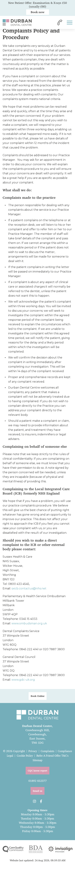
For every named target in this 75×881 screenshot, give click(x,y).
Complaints (47, 751)
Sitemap (37, 760)
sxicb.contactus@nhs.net (29, 588)
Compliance (65, 751)
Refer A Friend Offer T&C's (52, 755)
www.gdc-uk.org (23, 679)
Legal (10, 755)
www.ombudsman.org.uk (29, 623)
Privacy (32, 751)
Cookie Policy (25, 755)
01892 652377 (37, 781)
